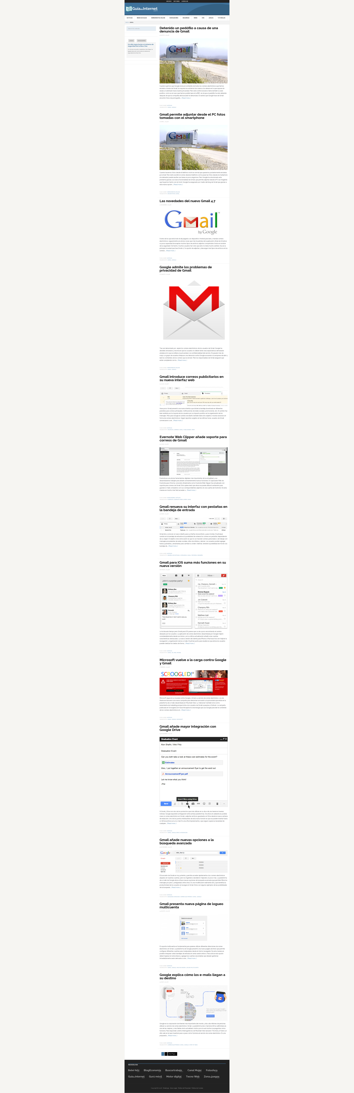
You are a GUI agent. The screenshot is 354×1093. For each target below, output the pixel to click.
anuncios (170, 429)
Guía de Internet (141, 8)
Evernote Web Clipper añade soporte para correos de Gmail (193, 438)
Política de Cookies (197, 1088)
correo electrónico (186, 896)
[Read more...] (186, 98)
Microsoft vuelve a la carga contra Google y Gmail (193, 661)
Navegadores (171, 497)
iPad (175, 652)
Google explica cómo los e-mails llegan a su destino (192, 976)
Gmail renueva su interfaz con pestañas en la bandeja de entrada (193, 508)
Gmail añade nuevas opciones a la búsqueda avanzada (187, 841)
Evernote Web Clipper (180, 499)
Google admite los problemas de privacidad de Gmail (186, 268)
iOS (172, 652)
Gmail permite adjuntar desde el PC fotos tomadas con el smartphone (192, 116)
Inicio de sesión (181, 967)
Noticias (169, 105)
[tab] (130, 40)
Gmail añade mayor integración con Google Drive (188, 728)
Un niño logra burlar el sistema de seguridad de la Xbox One (141, 45)
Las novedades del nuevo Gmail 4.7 (187, 201)
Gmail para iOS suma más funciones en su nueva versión (193, 564)
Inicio (127, 22)
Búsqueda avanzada (174, 896)
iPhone (179, 652)
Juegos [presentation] (131, 40)
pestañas (194, 555)
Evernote (170, 499)
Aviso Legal (173, 1088)
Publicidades (187, 429)
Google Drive (176, 832)
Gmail (169, 107)
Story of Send (193, 1044)
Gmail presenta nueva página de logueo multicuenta (191, 905)
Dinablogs (166, 1088)
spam (193, 429)
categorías (183, 555)
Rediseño (200, 555)
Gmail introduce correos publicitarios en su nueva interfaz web (192, 378)
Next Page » (172, 1054)
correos (176, 429)
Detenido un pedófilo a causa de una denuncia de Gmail (189, 29)
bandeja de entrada (174, 555)
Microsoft (180, 719)
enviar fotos (171, 193)
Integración (183, 832)
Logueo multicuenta (192, 967)
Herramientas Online (173, 192)
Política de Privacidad (184, 1088)
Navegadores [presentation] (142, 40)
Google (174, 107)
